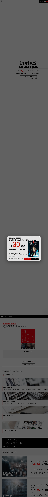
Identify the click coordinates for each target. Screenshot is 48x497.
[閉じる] (39, 237)
